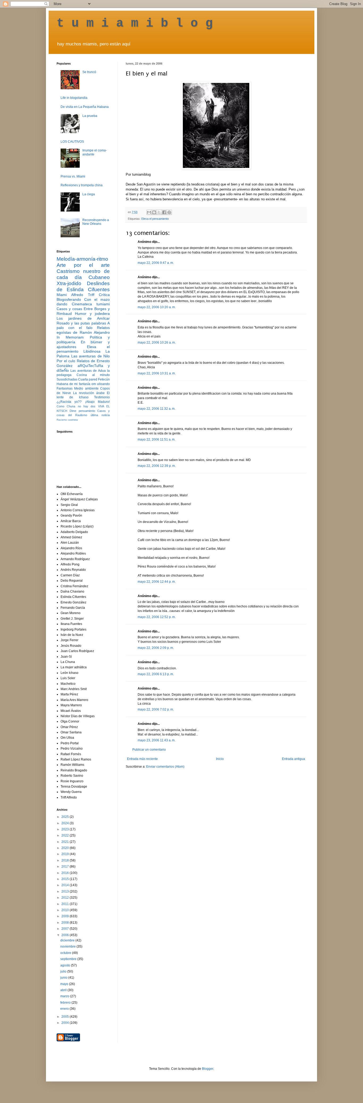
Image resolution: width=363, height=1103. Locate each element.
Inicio (220, 759)
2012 (65, 897)
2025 (65, 817)
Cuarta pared (87, 379)
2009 (65, 916)
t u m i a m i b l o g (135, 23)
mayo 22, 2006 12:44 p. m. (157, 582)
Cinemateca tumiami (91, 304)
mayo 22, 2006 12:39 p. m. (157, 466)
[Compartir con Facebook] (164, 212)
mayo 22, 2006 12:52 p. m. (157, 617)
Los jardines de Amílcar (83, 318)
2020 (65, 848)
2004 (65, 1023)
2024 (65, 823)
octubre (66, 953)
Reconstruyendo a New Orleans (95, 222)
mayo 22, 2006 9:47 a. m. (156, 263)
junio (64, 977)
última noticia (100, 415)
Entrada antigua (293, 759)
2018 (65, 860)
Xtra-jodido (69, 283)
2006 (65, 935)
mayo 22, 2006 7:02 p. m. (156, 709)
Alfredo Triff (82, 295)
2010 (65, 910)
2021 (65, 842)
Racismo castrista (67, 419)
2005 (65, 1017)
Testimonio (102, 397)
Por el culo (66, 361)
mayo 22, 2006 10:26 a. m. (157, 342)
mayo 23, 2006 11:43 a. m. (156, 740)
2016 (65, 873)
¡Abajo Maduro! (97, 402)
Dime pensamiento (82, 410)
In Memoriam (70, 337)
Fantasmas (65, 388)
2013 (65, 891)
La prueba (89, 116)
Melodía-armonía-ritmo (82, 259)
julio (63, 971)
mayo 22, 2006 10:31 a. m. (157, 373)
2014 (65, 885)
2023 (65, 829)
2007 (65, 929)
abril (63, 990)
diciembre (67, 940)
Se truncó (89, 72)
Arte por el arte (83, 265)
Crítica (104, 295)
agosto (65, 965)
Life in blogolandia (74, 98)
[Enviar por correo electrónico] (149, 212)
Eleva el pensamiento (155, 218)
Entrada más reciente (142, 759)
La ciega (88, 194)
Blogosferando (69, 299)
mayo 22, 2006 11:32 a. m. (156, 409)
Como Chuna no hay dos (76, 406)
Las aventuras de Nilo (90, 356)
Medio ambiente (86, 388)
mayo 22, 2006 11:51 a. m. (156, 439)
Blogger (207, 1069)
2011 (65, 904)
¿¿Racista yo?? (69, 402)
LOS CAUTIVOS (72, 141)
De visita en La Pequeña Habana (85, 107)
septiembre (68, 959)
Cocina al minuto (93, 375)
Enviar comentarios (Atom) (165, 766)
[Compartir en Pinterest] (169, 212)
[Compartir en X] (159, 212)
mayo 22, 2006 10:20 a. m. (157, 307)
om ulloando (100, 384)
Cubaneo (99, 277)
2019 (65, 854)
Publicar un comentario (149, 749)
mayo (64, 984)
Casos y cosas (69, 309)
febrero (65, 1002)
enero (65, 1009)
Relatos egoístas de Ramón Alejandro (83, 330)
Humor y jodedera (92, 313)
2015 (65, 879)
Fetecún (104, 379)
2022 (65, 835)
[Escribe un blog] (154, 212)
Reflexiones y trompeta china (82, 185)
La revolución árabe (89, 393)
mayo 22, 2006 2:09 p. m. (156, 648)
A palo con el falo (83, 325)
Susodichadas (67, 379)
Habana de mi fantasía (73, 384)
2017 (65, 866)
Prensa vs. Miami (73, 176)
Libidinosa (91, 351)
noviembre (68, 946)
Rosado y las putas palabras (81, 323)
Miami (62, 295)
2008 (65, 922)
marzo (65, 996)
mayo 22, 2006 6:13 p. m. (156, 674)
